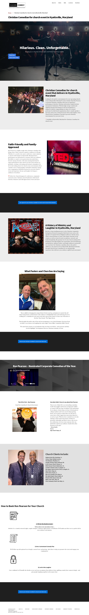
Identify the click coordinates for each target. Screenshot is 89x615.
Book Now (12, 55)
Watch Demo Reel (13, 57)
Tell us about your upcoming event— (44, 526)
